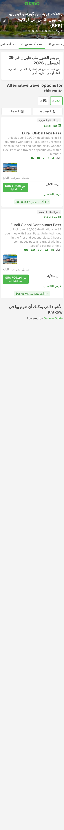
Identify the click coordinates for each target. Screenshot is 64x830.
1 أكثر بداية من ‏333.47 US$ (30, 201)
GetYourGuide (53, 318)
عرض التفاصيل (52, 194)
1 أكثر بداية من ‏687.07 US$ (31, 293)
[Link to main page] (32, 3)
